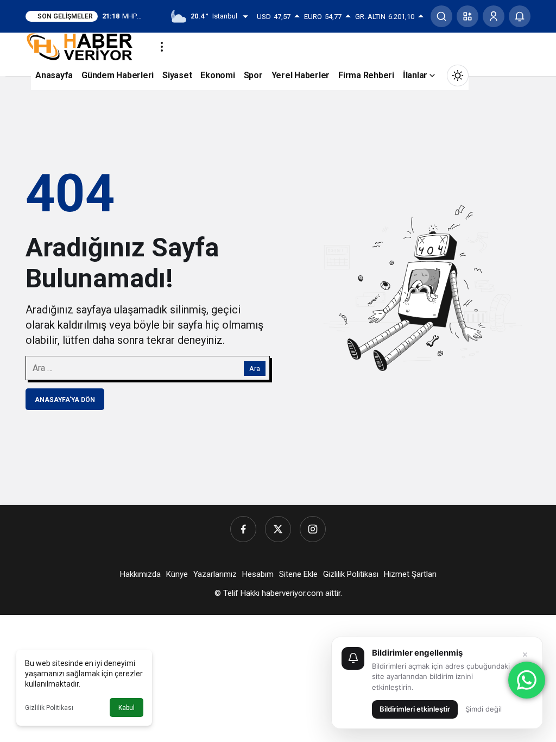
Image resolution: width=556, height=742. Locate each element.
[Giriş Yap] (493, 16)
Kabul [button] (126, 708)
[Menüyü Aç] (162, 47)
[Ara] (441, 16)
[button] (467, 16)
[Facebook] (243, 529)
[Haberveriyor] (84, 46)
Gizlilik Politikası (49, 708)
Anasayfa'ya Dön (65, 400)
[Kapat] (525, 654)
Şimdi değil (483, 709)
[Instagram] (313, 529)
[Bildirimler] (519, 16)
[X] (278, 529)
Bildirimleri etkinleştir (415, 709)
